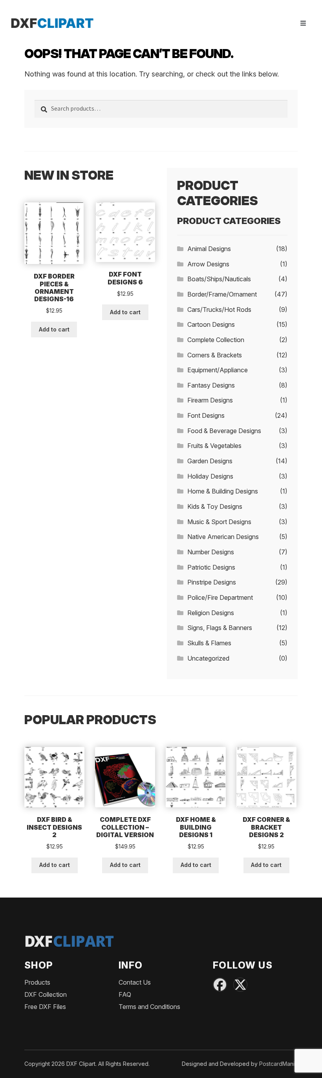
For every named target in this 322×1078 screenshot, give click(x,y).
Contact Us (135, 982)
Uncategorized (208, 658)
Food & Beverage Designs (224, 431)
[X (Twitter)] (240, 985)
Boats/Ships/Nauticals (219, 279)
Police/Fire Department (220, 597)
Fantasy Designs (211, 385)
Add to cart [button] (54, 329)
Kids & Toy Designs (214, 506)
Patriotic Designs (211, 567)
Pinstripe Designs (211, 582)
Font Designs (206, 415)
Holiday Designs (210, 476)
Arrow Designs (208, 264)
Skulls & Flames (209, 643)
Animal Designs (209, 249)
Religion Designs (210, 613)
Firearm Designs (210, 400)
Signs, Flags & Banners (219, 628)
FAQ (125, 994)
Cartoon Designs (211, 324)
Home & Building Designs (222, 491)
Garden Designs (209, 461)
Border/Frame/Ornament (222, 294)
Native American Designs (223, 537)
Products (37, 982)
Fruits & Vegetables (214, 446)
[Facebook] (220, 985)
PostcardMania (278, 1063)
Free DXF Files (45, 1007)
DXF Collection (45, 994)
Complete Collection (215, 340)
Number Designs (210, 552)
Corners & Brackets (214, 355)
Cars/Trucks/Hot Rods (219, 309)
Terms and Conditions (149, 1007)
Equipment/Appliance (217, 370)
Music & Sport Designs (219, 522)
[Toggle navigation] (303, 23)
